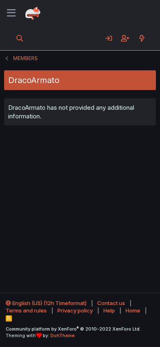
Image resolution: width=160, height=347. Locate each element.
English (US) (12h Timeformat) (49, 303)
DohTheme (62, 335)
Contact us (111, 303)
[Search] (19, 38)
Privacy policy (75, 310)
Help (109, 310)
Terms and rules (26, 310)
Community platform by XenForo (73, 329)
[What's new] (141, 38)
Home (133, 310)
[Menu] (11, 13)
